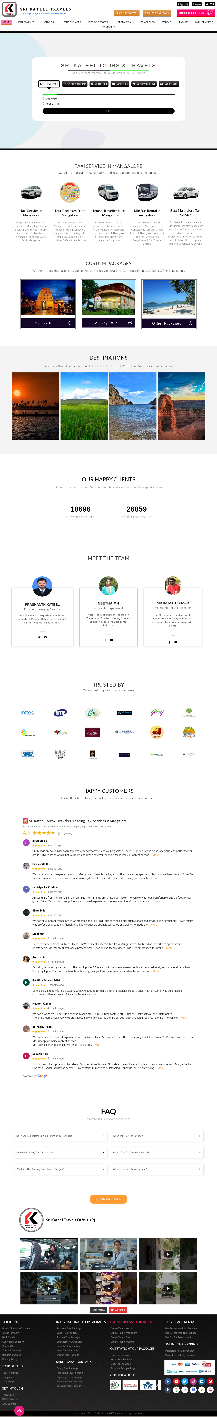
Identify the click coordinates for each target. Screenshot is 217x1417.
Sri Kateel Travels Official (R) (70, 1220)
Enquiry (184, 22)
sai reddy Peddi (42, 1027)
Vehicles (49, 22)
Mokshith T (39, 934)
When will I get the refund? (128, 1136)
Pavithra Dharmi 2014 (46, 980)
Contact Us (108, 27)
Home (6, 22)
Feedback (166, 22)
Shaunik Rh (39, 910)
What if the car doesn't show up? (131, 1152)
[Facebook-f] (167, 1381)
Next (108, 110)
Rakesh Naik (40, 1054)
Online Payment (204, 22)
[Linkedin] (201, 1381)
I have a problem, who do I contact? (35, 1152)
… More (154, 855)
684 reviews (65, 834)
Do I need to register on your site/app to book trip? (44, 1136)
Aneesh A (38, 957)
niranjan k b (39, 841)
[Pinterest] (210, 1381)
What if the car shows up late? (130, 1169)
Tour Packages (72, 22)
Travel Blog (148, 22)
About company (25, 22)
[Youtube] (176, 1381)
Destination (124, 22)
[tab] (49, 83)
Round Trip (52, 103)
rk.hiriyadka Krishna (45, 887)
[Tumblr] (167, 1389)
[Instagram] (193, 1381)
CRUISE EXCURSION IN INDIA (131, 1322)
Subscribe (120, 1309)
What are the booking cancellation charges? (40, 1169)
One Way (51, 98)
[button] (127, 13)
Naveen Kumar (41, 1003)
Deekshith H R (41, 864)
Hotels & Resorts (97, 22)
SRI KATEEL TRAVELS (46, 9)
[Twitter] (184, 1381)
